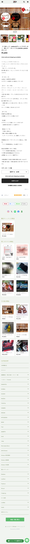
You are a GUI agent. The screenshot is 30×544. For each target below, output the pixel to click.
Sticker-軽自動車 (5, 455)
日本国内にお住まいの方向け (15, 185)
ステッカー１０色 (7, 168)
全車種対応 (4, 365)
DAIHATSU (4, 384)
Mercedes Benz (5, 446)
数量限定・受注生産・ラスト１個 (9, 375)
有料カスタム (4, 512)
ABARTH (3, 431)
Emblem (3, 474)
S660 (2, 507)
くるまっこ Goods (6, 379)
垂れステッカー (5, 469)
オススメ (3, 370)
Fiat (2, 427)
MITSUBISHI (4, 417)
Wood (2, 488)
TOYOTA (3, 403)
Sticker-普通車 (5, 460)
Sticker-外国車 (5, 465)
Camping (3, 493)
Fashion (3, 483)
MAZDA (3, 398)
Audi (2, 436)
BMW (2, 422)
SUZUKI (3, 394)
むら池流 (3, 498)
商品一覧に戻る (15, 519)
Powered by (13, 529)
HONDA (3, 389)
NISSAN (3, 412)
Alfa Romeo (4, 450)
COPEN (3, 502)
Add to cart (15, 181)
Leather (3, 479)
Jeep (2, 441)
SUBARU (3, 408)
